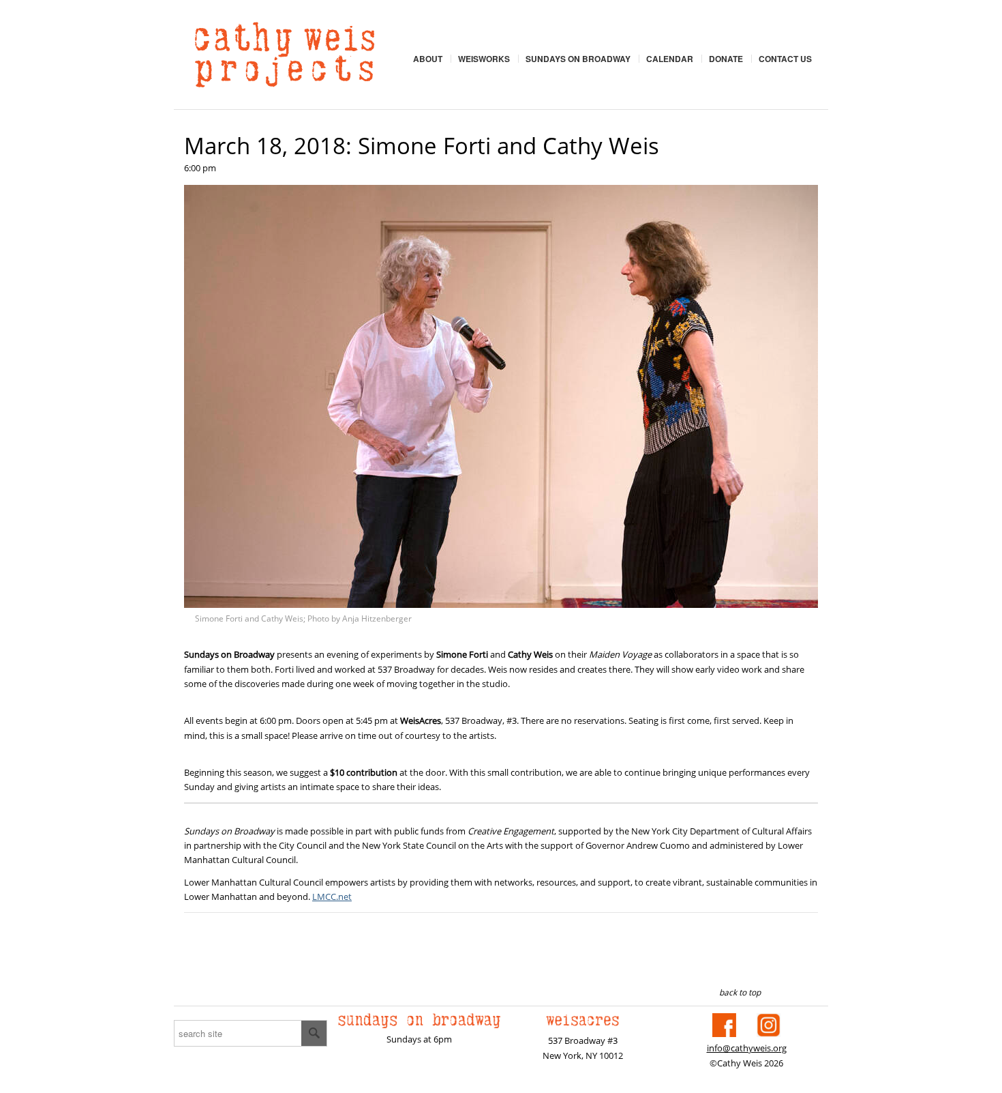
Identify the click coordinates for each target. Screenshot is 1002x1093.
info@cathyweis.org (747, 1048)
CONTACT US (785, 59)
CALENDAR (669, 59)
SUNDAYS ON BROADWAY (578, 59)
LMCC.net (332, 896)
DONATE (726, 59)
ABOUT (427, 59)
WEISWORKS (484, 59)
